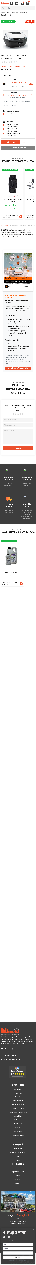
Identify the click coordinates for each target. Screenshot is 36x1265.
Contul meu (18, 1089)
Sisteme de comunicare (18, 1152)
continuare (18, 1257)
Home (3, 13)
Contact (18, 1128)
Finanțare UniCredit (18, 1135)
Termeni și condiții (18, 1108)
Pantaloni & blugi (18, 1164)
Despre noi (18, 1124)
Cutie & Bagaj (6, 15)
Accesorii (18, 1183)
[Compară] (31, 142)
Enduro (18, 1175)
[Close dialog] (34, 1229)
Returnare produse (18, 1105)
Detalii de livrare (11, 142)
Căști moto (18, 1149)
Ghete (18, 1168)
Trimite (18, 448)
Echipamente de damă (18, 1172)
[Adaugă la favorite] (24, 142)
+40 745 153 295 (10, 1055)
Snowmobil (18, 1179)
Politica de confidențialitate (18, 1112)
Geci (18, 1156)
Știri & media (18, 1131)
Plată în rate (18, 1120)
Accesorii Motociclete (19, 13)
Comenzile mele (18, 1101)
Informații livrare (18, 1116)
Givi (8, 13)
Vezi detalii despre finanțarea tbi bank (18, 368)
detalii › (31, 84)
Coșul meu (18, 1093)
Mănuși (18, 1160)
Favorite (18, 1097)
